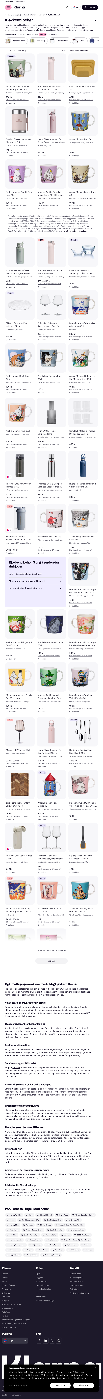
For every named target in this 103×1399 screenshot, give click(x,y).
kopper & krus (18, 1010)
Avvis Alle (60, 1385)
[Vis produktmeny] (95, 20)
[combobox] (80, 50)
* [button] (17, 100)
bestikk (14, 1049)
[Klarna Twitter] (52, 1341)
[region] (51, 1378)
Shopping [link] (17, 15)
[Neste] (94, 40)
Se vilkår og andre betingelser (73, 231)
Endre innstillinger (18, 1385)
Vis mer (90, 30)
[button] (76, 7)
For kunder (9, 2)
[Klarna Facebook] (39, 1341)
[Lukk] (95, 1367)
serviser (16, 1067)
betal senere (67, 1141)
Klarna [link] (7, 15)
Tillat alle (83, 1385)
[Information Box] (25, 50)
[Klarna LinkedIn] (46, 1341)
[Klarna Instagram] (59, 1341)
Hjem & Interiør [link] (29, 15)
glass (25, 1028)
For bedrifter (20, 2)
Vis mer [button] (51, 961)
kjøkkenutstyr (57, 989)
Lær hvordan (52, 35)
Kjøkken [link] (42, 15)
